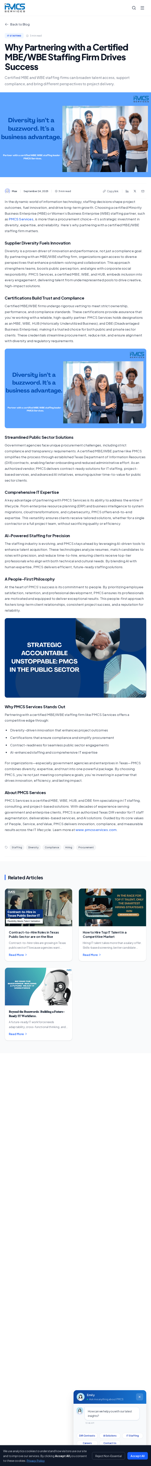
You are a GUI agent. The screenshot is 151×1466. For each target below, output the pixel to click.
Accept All (138, 1455)
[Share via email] (142, 191)
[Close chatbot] (139, 1396)
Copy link (113, 191)
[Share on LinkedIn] (127, 191)
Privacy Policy (36, 1460)
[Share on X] (134, 191)
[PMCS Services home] (15, 8)
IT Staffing (132, 1435)
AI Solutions (110, 1435)
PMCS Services (21, 219)
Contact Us (109, 1443)
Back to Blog (20, 24)
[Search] (134, 8)
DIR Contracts (87, 1435)
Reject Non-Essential (108, 1455)
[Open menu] (142, 8)
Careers (87, 1443)
